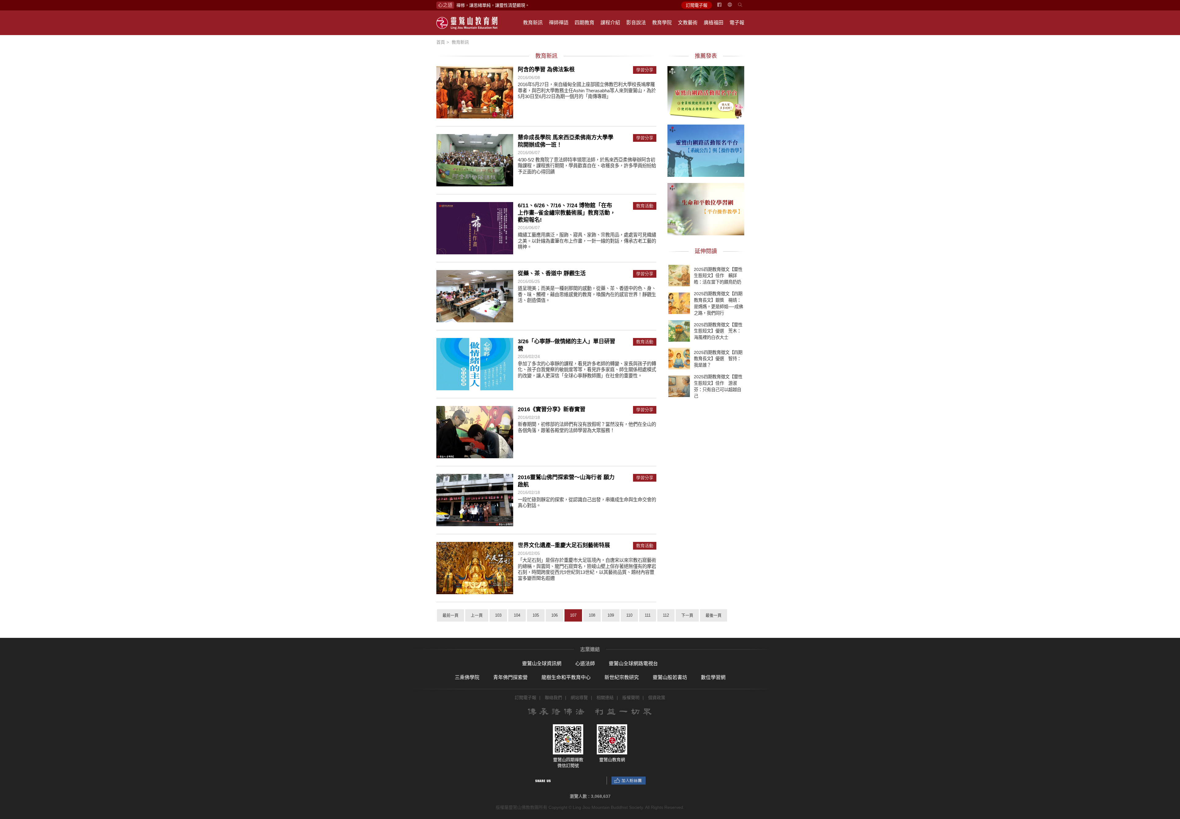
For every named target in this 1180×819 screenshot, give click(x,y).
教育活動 (644, 206)
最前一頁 (450, 615)
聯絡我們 (553, 697)
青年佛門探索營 (510, 677)
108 (592, 615)
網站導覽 (579, 697)
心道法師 (585, 663)
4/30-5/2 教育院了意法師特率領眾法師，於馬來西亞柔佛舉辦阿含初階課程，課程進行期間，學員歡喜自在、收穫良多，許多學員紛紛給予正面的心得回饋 (587, 165)
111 (648, 615)
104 (517, 615)
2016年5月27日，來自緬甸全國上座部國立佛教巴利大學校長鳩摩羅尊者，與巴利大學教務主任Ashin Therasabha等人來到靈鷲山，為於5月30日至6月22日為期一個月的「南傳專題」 (587, 90)
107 (573, 615)
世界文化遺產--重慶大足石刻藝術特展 (564, 545)
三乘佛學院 (467, 677)
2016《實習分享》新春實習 (551, 409)
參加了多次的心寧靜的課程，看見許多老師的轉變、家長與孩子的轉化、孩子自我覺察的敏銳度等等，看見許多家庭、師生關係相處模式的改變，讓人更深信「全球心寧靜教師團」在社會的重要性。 (587, 369)
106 (554, 615)
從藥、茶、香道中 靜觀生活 (552, 273)
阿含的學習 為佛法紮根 (546, 69)
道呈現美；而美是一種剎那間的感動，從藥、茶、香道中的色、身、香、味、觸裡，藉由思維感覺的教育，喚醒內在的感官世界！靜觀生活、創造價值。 (587, 294)
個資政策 (656, 697)
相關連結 (605, 697)
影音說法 (636, 22)
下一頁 (687, 615)
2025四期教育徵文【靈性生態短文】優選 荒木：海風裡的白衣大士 (718, 331)
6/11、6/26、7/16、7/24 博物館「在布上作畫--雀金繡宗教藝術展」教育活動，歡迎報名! (567, 212)
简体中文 (733, 7)
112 (666, 615)
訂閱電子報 (696, 5)
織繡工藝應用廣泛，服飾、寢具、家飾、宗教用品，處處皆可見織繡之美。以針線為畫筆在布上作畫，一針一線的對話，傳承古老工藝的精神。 (587, 240)
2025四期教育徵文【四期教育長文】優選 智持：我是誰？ (718, 359)
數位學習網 (713, 677)
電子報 (737, 22)
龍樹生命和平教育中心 (566, 677)
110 (629, 615)
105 (536, 615)
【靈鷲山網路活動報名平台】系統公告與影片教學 (705, 150)
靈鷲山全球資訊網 (541, 663)
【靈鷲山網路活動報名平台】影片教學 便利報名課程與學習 (705, 91)
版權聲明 (630, 697)
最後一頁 (714, 615)
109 (611, 615)
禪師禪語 (558, 22)
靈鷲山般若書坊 (670, 677)
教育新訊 (533, 22)
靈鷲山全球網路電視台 (633, 663)
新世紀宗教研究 (621, 677)
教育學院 (662, 22)
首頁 (440, 42)
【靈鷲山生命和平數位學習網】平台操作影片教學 (705, 208)
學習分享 (644, 70)
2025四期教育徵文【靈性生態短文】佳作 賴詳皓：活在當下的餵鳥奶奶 (718, 275)
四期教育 (584, 22)
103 (498, 615)
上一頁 (477, 615)
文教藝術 (688, 22)
